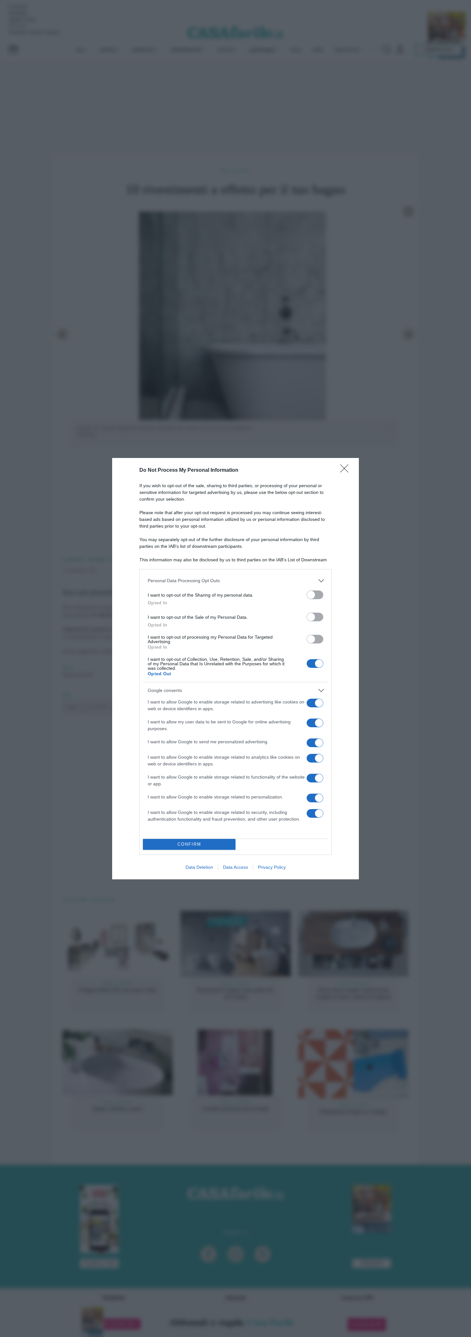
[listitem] (235, 580)
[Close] (346, 470)
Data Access (235, 867)
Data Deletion (199, 867)
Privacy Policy (272, 867)
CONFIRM (189, 844)
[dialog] (235, 668)
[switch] (315, 595)
